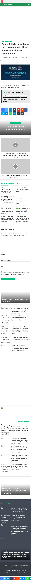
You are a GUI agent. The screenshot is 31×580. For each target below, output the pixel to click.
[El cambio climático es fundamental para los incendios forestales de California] (8, 211)
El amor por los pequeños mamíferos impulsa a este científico (18, 517)
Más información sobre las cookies (12, 572)
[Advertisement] (15, 22)
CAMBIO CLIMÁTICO (6, 41)
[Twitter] (6, 110)
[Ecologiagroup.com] (9, 4)
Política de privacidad (10, 570)
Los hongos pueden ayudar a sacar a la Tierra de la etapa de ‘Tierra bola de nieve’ (19, 466)
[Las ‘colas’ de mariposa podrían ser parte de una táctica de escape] (5, 340)
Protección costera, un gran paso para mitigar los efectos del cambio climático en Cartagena (20, 317)
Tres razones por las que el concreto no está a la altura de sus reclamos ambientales (20, 509)
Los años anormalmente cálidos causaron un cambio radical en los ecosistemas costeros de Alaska (15, 127)
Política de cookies (21, 570)
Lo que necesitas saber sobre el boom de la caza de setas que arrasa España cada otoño (19, 310)
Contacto (24, 572)
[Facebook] (3, 110)
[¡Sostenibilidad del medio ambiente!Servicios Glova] (23, 192)
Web (2, 266)
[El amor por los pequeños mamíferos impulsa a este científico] (5, 519)
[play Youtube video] (15, 72)
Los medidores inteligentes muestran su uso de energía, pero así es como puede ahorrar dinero (20, 440)
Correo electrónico (6, 260)
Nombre (3, 254)
